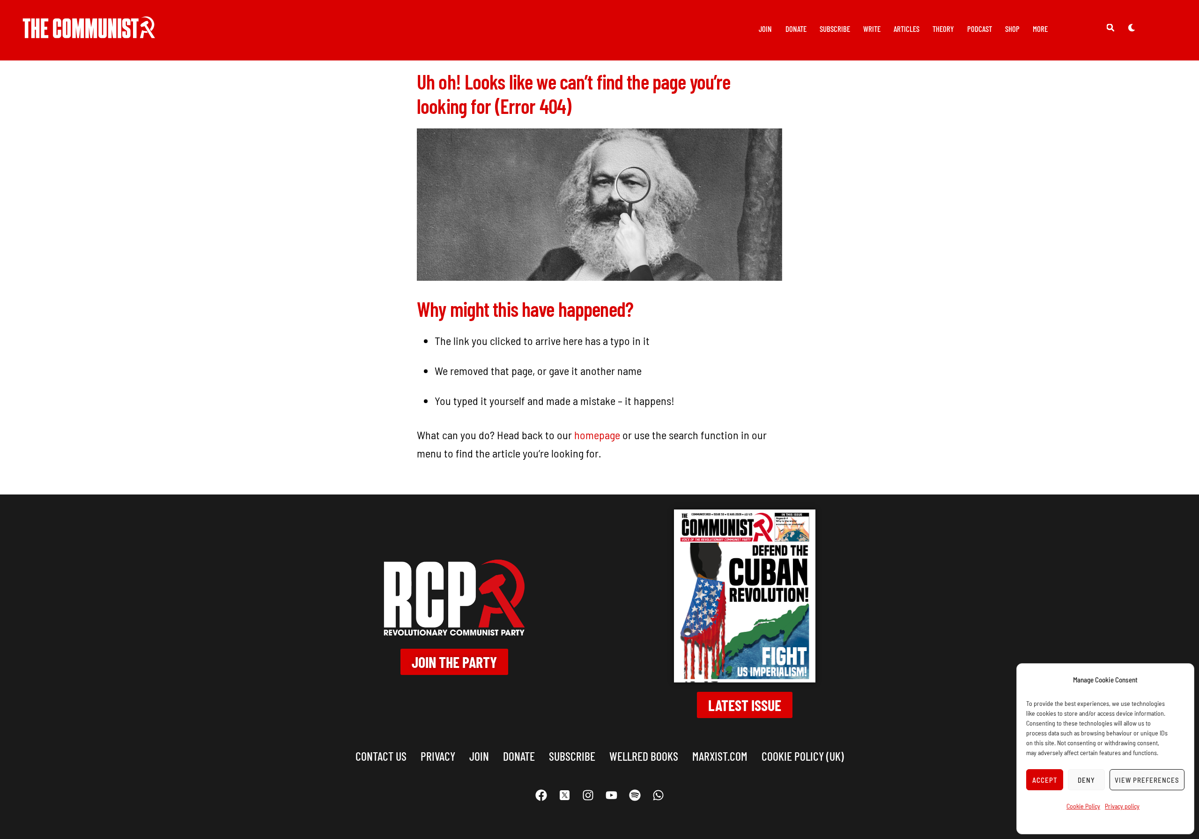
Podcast (979, 28)
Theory (943, 28)
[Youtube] (611, 795)
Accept (1045, 780)
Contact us (381, 756)
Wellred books (643, 756)
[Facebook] (541, 795)
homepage (597, 435)
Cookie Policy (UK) (803, 756)
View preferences (1147, 780)
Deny (1086, 780)
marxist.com (720, 756)
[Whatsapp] (658, 795)
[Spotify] (634, 795)
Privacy (438, 756)
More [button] (1040, 28)
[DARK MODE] (1131, 27)
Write (872, 28)
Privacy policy (1122, 806)
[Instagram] (588, 795)
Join (765, 28)
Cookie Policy (1083, 806)
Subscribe (835, 28)
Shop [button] (1012, 28)
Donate (796, 28)
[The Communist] (89, 31)
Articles (906, 28)
